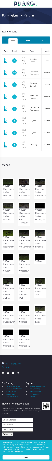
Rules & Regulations (37, 386)
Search (32, 397)
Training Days (11, 391)
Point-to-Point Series (14, 389)
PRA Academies (12, 397)
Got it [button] (26, 457)
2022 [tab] (28, 41)
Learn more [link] (18, 452)
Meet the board (35, 391)
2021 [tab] (43, 41)
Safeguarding (35, 389)
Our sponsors (35, 394)
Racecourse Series (13, 386)
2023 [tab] (13, 41)
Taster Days (10, 394)
